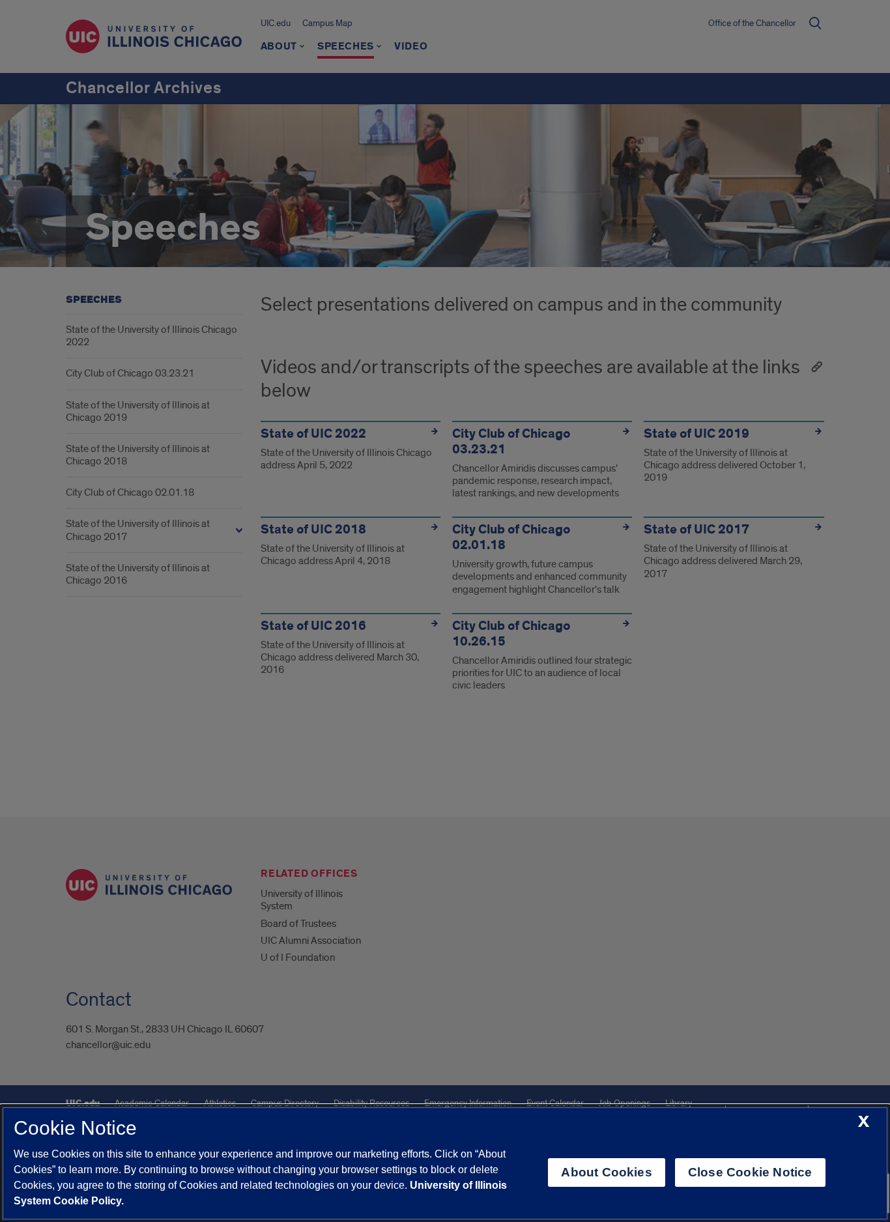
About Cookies (606, 1172)
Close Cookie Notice (750, 1172)
